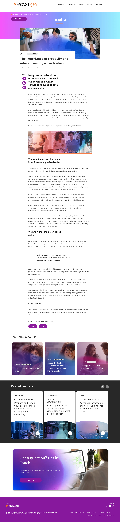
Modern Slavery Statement (94, 515)
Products (60, 3)
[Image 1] (60, 142)
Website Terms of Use (105, 512)
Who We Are (98, 3)
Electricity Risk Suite (82, 392)
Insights (81, 3)
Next (107, 386)
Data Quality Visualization (51, 392)
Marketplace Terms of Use (77, 512)
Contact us (30, 480)
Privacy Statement (109, 515)
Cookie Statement (91, 512)
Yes (33, 326)
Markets (70, 3)
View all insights (20, 19)
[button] (24, 78)
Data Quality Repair (16, 392)
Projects (89, 3)
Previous (102, 386)
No (43, 326)
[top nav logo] (25, 5)
